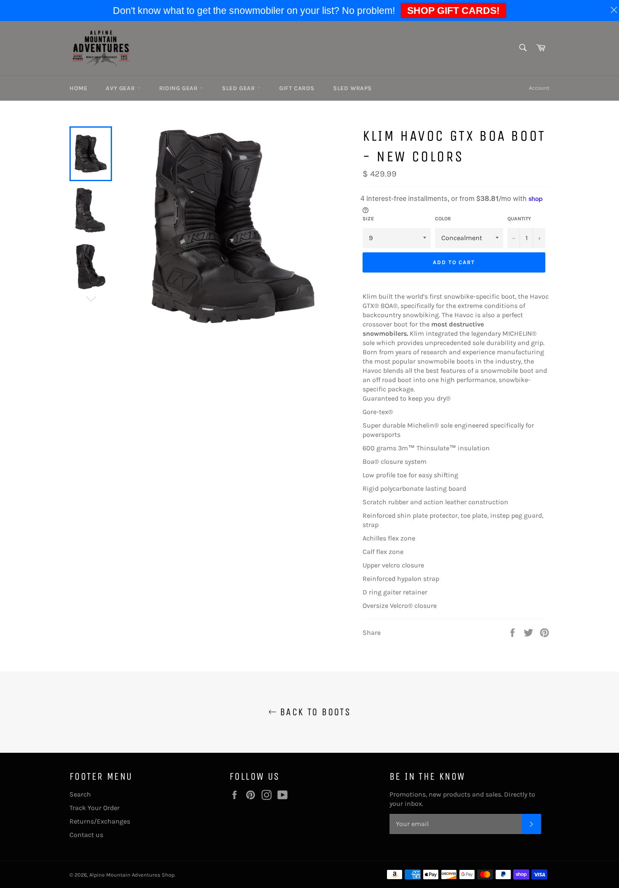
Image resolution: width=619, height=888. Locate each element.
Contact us (86, 835)
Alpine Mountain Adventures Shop (131, 875)
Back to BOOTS (314, 712)
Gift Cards (297, 88)
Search (80, 794)
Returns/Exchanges (99, 821)
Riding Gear (179, 88)
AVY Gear (121, 88)
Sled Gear (239, 88)
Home (78, 88)
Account (539, 88)
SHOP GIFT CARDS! (453, 10)
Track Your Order (94, 808)
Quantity (519, 219)
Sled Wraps (352, 88)
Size (368, 219)
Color (443, 219)
